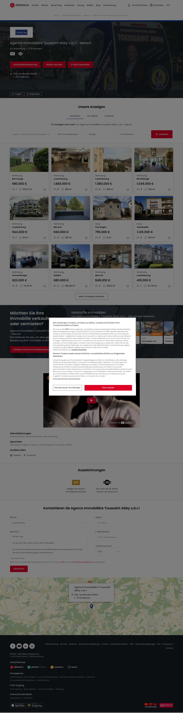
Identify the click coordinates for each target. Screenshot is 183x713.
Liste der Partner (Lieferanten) (66, 379)
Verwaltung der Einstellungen (67, 388)
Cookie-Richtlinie (79, 350)
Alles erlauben (108, 388)
